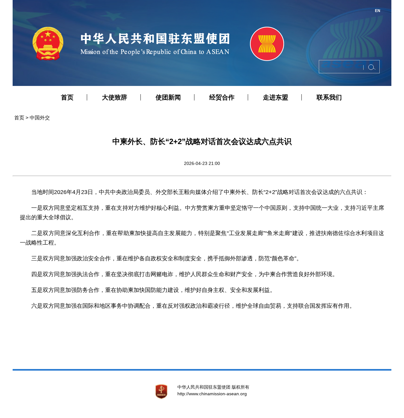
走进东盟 (275, 97)
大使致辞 (114, 97)
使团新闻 (168, 97)
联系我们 (329, 97)
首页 (67, 97)
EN (377, 11)
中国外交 (40, 117)
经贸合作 (222, 97)
